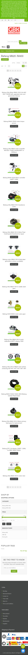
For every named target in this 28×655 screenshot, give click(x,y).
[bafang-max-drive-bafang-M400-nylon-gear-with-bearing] (14, 303)
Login (16, 23)
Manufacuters (6, 621)
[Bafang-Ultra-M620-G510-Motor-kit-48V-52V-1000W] (14, 82)
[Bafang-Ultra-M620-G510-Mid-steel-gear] (14, 276)
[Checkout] (11, 20)
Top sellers (5, 616)
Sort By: (13, 62)
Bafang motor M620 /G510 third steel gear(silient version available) (14, 260)
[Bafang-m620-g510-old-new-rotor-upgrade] (14, 465)
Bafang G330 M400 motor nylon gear (14, 314)
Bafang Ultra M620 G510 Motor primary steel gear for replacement (14, 422)
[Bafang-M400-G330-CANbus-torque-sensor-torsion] (14, 111)
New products (6, 613)
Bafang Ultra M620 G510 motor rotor (14, 476)
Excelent (2, 548)
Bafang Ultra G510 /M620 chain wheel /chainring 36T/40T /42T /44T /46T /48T (14, 367)
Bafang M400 (5, 508)
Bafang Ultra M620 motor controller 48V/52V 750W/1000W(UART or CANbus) (14, 150)
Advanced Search (7, 593)
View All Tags (23, 551)
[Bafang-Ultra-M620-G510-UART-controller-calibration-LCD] (14, 329)
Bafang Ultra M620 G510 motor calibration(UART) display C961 (14, 340)
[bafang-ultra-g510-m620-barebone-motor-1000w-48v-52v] (14, 194)
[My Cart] (8, 20)
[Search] (20, 41)
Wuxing (4, 537)
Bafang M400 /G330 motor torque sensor (14, 122)
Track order (5, 598)
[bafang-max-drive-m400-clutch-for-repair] (14, 383)
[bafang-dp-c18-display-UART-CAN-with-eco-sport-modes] (14, 438)
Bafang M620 (5, 505)
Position (18, 62)
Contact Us (5, 596)
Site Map (5, 591)
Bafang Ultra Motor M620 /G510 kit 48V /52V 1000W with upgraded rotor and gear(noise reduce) (14, 94)
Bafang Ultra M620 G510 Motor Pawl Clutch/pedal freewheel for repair (14, 233)
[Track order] (15, 20)
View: (2, 66)
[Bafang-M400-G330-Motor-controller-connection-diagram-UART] (14, 167)
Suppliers (5, 623)
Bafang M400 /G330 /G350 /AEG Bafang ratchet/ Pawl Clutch (14, 395)
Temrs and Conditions (8, 603)
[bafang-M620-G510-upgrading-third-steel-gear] (14, 249)
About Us (5, 601)
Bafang (4, 532)
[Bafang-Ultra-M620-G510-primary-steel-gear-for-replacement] (14, 411)
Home (2, 51)
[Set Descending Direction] (26, 63)
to (11, 520)
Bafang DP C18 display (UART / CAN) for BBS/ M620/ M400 (14, 449)
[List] (25, 66)
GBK (3, 534)
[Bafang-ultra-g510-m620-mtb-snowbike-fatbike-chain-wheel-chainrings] (14, 356)
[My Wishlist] (5, 20)
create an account (23, 23)
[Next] (20, 71)
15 (5, 66)
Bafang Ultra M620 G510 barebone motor (14, 205)
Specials (5, 618)
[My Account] (2, 20)
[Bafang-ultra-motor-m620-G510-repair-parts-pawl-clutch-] (14, 222)
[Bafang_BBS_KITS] (14, 30)
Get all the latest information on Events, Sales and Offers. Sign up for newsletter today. (14, 563)
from (3, 520)
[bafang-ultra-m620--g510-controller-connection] (14, 138)
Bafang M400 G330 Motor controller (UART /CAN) (14, 178)
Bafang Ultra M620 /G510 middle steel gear (14, 287)
